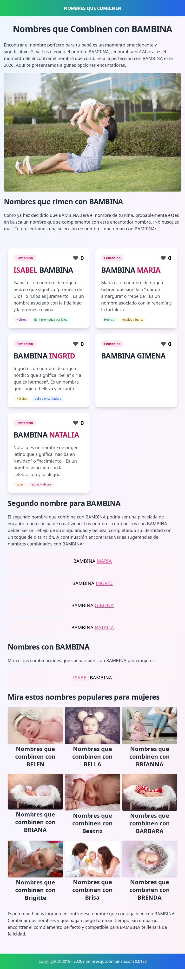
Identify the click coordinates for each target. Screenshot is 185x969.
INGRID (62, 356)
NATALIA (64, 435)
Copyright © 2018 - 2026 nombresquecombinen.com (86, 961)
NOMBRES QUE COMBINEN (92, 8)
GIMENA (104, 605)
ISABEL (25, 270)
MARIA (148, 270)
